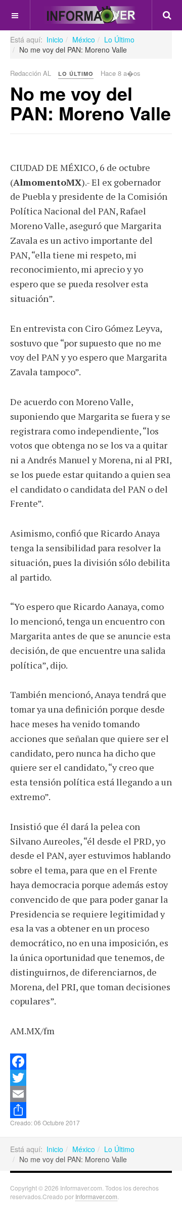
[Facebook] (91, 1061)
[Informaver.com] (91, 15)
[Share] (91, 1110)
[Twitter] (91, 1078)
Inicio (55, 39)
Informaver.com (96, 1196)
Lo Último (119, 39)
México (83, 39)
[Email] (91, 1094)
